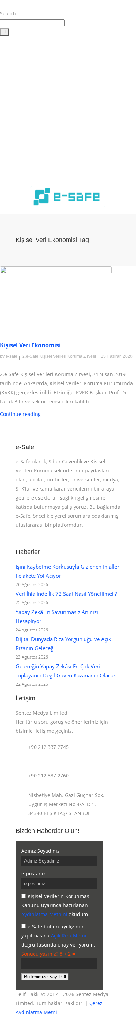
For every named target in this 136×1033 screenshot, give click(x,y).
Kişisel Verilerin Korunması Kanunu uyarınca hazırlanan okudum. (56, 905)
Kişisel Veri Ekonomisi (30, 345)
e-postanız (33, 873)
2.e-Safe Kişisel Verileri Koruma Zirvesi (59, 356)
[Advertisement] (68, 108)
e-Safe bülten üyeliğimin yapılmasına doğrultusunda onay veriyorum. (58, 935)
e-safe (11, 356)
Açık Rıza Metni (68, 935)
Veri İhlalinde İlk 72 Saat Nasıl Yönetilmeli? (66, 593)
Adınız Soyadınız (40, 851)
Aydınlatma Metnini (44, 914)
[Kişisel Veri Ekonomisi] (56, 297)
